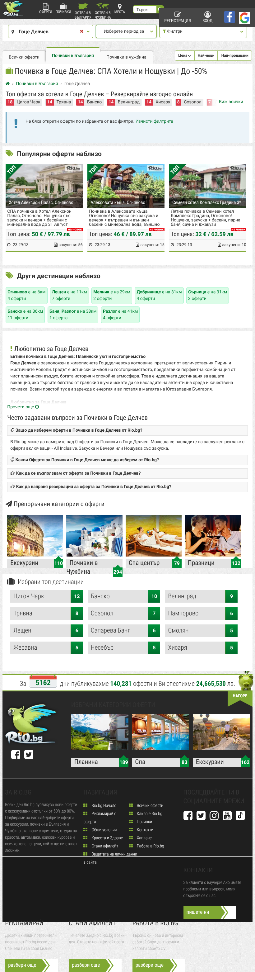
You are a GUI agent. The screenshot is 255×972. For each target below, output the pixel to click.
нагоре (240, 696)
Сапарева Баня (123, 630)
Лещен (45, 630)
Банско (94, 102)
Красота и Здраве (106, 838)
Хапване (144, 838)
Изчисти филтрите (154, 121)
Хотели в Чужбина (103, 15)
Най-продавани (234, 55)
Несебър (123, 648)
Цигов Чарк (28, 102)
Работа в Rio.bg (150, 846)
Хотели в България (83, 15)
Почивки (63, 12)
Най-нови (206, 55)
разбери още (22, 965)
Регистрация (177, 20)
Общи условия (103, 829)
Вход (207, 20)
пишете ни (198, 912)
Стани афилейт (104, 846)
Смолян (200, 630)
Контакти (144, 829)
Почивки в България (73, 55)
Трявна (63, 102)
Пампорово (200, 613)
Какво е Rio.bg (149, 813)
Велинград (129, 102)
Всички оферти (24, 57)
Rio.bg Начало (103, 805)
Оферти (45, 12)
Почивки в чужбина (126, 57)
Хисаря (162, 102)
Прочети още (21, 407)
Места (119, 12)
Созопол (192, 102)
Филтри (174, 31)
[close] (81, 31)
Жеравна (45, 648)
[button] (184, 55)
